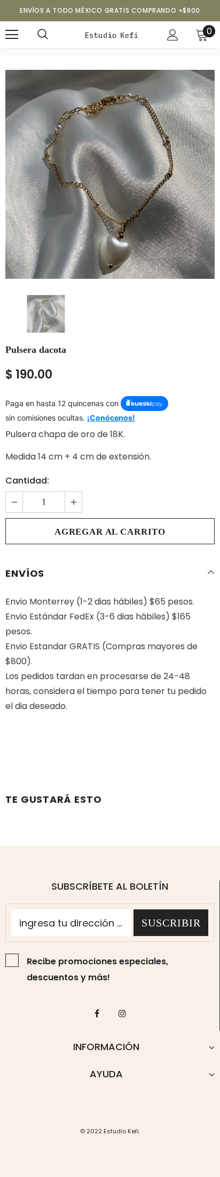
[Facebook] (97, 1012)
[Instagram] (122, 1012)
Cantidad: (27, 480)
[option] (110, 174)
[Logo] (111, 34)
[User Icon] (172, 35)
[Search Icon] (42, 34)
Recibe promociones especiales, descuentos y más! (97, 969)
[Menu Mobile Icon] (11, 34)
